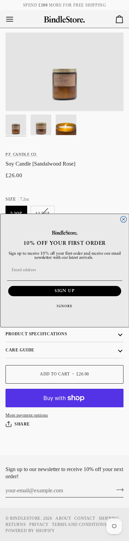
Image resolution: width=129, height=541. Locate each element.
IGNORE (65, 306)
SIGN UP (65, 291)
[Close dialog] (123, 219)
